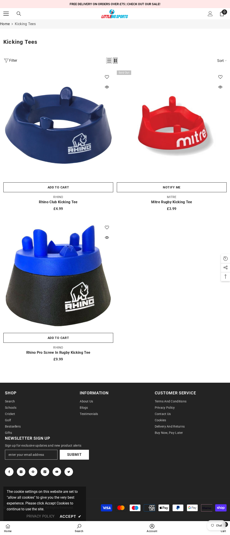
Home (5, 24)
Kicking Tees (25, 24)
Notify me (172, 187)
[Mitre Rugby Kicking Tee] (172, 125)
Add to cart (58, 187)
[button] (109, 60)
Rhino (58, 197)
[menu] (6, 13)
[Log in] (210, 13)
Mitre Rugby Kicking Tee (171, 202)
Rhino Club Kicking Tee (58, 202)
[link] (79, 528)
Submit (74, 454)
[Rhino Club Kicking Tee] (58, 125)
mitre (171, 197)
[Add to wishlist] (107, 77)
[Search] (19, 13)
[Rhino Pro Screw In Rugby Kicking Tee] (58, 276)
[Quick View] (107, 87)
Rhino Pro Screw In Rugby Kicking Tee (58, 352)
